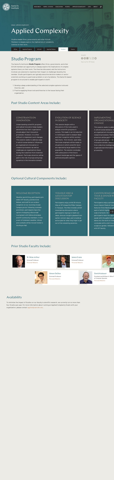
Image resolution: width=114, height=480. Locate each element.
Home (13, 25)
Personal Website (32, 262)
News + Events (48, 6)
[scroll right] (112, 140)
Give (89, 6)
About (95, 6)
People (67, 6)
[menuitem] (15, 49)
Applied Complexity (79, 6)
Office (15, 49)
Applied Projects (27, 49)
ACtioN (39, 49)
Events (73, 49)
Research (37, 6)
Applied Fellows (51, 49)
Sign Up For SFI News (87, 62)
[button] (37, 7)
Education (59, 6)
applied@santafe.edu (35, 307)
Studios (63, 49)
